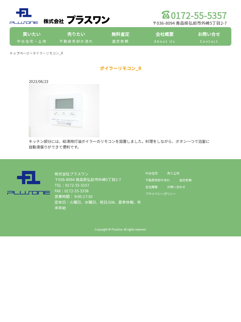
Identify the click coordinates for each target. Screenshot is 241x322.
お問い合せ (209, 37)
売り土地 (173, 173)
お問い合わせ (176, 187)
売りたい (76, 37)
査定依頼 (185, 180)
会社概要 (164, 37)
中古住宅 (151, 173)
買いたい (32, 37)
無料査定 (120, 37)
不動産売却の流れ (157, 180)
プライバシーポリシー (160, 193)
